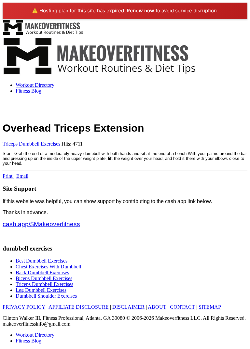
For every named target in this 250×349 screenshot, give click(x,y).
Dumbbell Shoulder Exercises (46, 296)
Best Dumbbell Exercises (41, 261)
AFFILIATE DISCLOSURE (79, 307)
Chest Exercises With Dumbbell (48, 266)
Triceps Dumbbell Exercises (31, 144)
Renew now (140, 10)
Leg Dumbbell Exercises (41, 290)
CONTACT (182, 307)
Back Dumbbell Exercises (42, 272)
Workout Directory (35, 85)
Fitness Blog (28, 91)
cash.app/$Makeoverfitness (41, 224)
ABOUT (157, 307)
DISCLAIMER (128, 307)
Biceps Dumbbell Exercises (44, 278)
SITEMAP (210, 307)
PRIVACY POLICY (24, 307)
